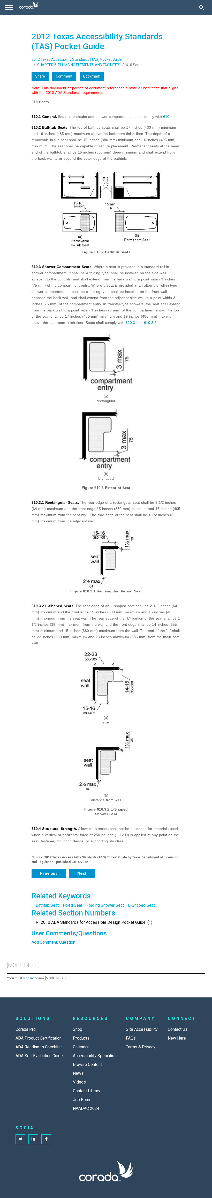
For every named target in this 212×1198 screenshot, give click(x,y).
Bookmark (91, 76)
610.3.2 (150, 323)
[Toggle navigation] (8, 7)
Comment (64, 76)
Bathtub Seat (47, 905)
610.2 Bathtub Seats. (50, 127)
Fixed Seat (72, 905)
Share (40, 76)
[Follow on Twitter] (20, 1139)
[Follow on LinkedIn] (33, 1139)
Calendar (81, 1046)
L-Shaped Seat (141, 905)
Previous (49, 873)
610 (166, 117)
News (78, 1073)
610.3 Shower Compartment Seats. (62, 267)
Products (81, 1038)
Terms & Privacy (140, 1046)
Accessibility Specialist (94, 1055)
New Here (177, 1038)
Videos (79, 1082)
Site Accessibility (142, 1029)
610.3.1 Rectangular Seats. (55, 502)
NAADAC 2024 (86, 1108)
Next (81, 873)
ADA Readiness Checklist (39, 1046)
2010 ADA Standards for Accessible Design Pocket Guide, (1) (96, 922)
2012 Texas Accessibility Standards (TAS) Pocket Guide (77, 59)
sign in (28, 978)
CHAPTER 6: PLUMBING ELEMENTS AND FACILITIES (78, 65)
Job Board (82, 1099)
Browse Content (87, 1064)
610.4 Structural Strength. (54, 829)
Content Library (86, 1090)
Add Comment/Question (53, 942)
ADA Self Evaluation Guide (39, 1055)
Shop (77, 1029)
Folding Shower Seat (105, 905)
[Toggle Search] (202, 7)
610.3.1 (132, 323)
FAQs (131, 1038)
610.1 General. (44, 117)
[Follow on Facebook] (46, 1139)
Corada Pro (26, 1029)
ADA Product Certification (39, 1038)
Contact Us (177, 1029)
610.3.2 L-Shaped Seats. (53, 606)
